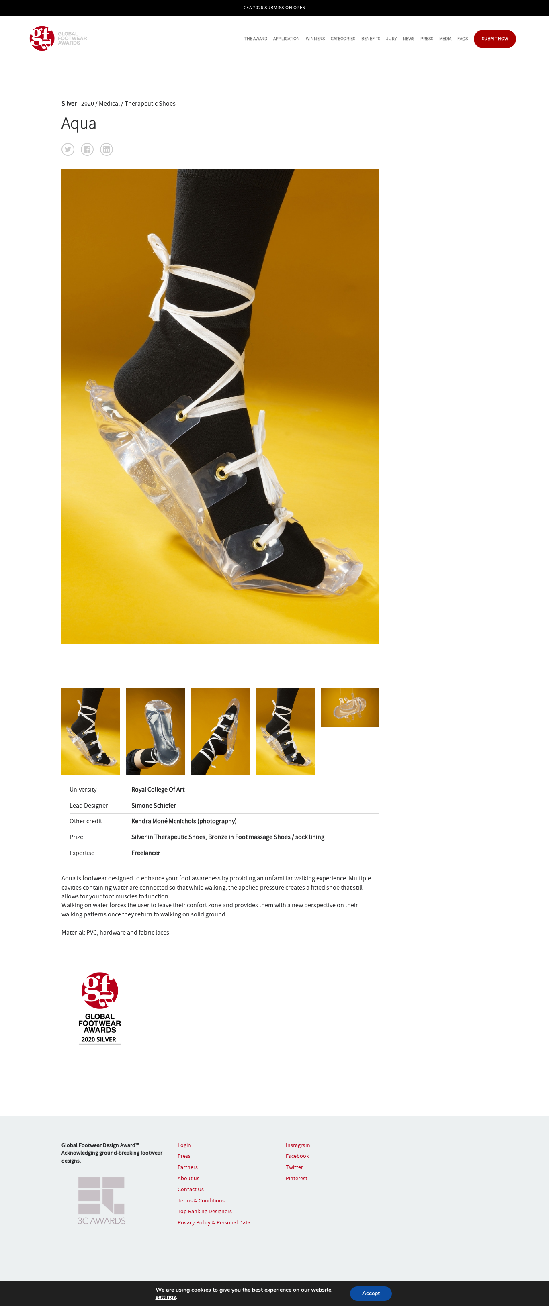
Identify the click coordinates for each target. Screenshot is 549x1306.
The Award (255, 39)
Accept (371, 1293)
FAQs (462, 39)
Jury (391, 39)
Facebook (297, 1155)
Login (184, 1145)
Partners (188, 1167)
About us (188, 1178)
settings (166, 1297)
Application (286, 39)
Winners (315, 39)
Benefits (370, 39)
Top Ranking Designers (205, 1211)
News (408, 39)
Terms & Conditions (201, 1200)
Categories (343, 39)
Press (426, 39)
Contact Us (191, 1189)
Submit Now (495, 39)
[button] (67, 149)
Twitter (294, 1167)
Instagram (298, 1145)
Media (445, 39)
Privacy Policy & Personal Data (214, 1222)
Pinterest (296, 1178)
